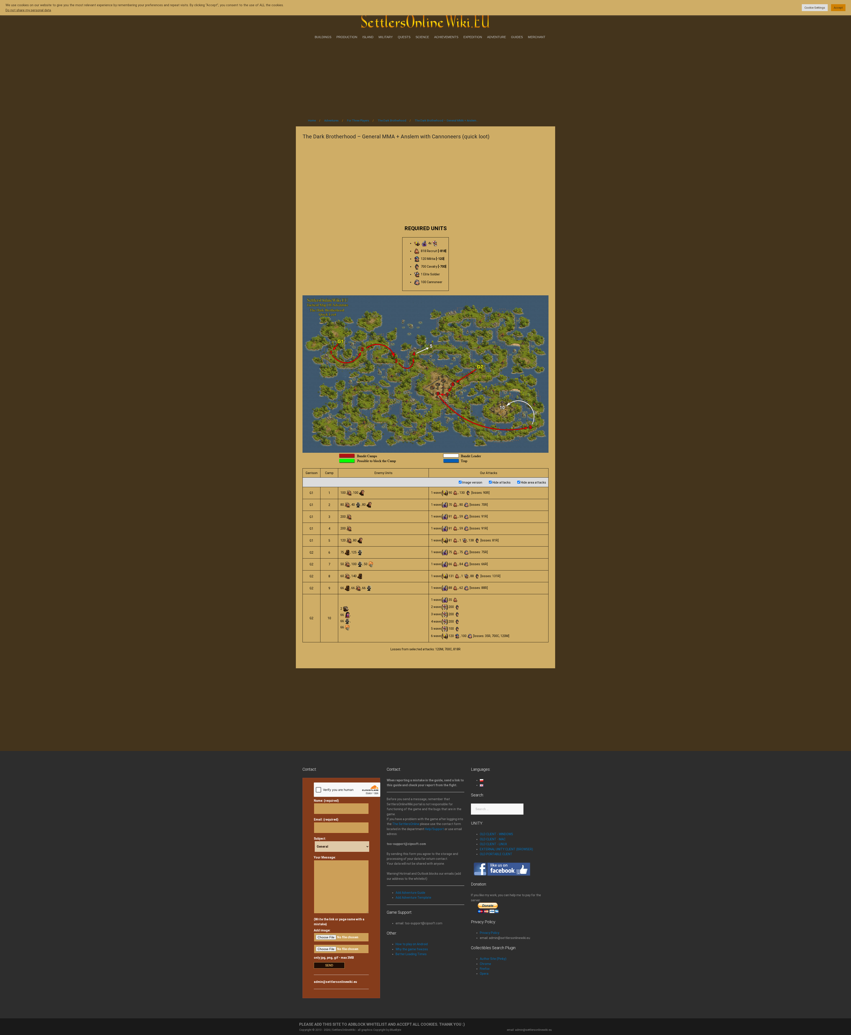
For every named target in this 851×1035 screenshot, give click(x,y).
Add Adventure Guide (410, 892)
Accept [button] (838, 7)
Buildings (323, 37)
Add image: (322, 930)
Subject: (320, 838)
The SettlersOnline (405, 824)
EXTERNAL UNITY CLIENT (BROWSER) (506, 849)
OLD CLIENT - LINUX (493, 844)
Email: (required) (326, 819)
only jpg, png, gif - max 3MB (334, 957)
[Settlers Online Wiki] (425, 20)
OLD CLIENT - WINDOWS (496, 834)
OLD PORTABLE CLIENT (496, 854)
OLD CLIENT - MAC (493, 839)
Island (367, 37)
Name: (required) (326, 800)
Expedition (472, 37)
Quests (404, 37)
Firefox (485, 968)
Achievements (446, 37)
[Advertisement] (425, 77)
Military (386, 37)
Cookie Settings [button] (814, 7)
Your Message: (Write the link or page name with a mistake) (339, 891)
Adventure (496, 37)
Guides (517, 37)
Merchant (536, 37)
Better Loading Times (411, 954)
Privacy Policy (489, 933)
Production (346, 37)
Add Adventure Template (413, 897)
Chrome (485, 964)
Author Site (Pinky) (493, 959)
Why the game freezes (412, 949)
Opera (484, 973)
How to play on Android (412, 944)
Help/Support (434, 829)
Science (422, 37)
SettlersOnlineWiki (343, 1029)
